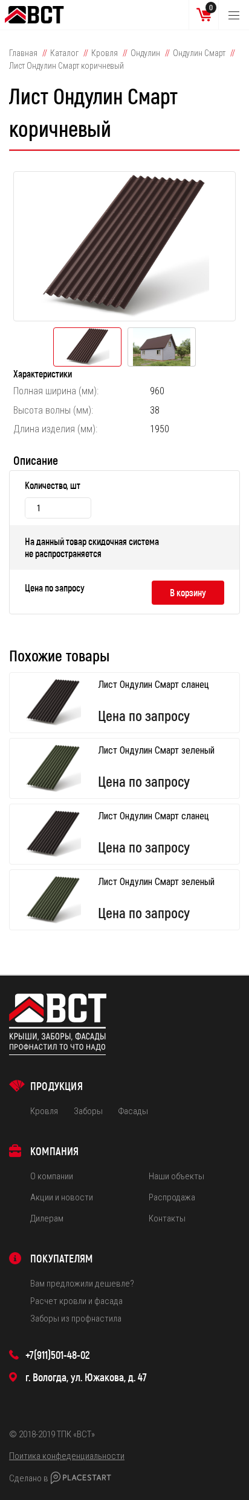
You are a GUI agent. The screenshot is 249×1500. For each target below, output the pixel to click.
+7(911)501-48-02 (57, 1354)
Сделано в (28, 1478)
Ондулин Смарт (199, 53)
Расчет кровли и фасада (76, 1301)
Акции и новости (61, 1197)
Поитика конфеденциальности (66, 1456)
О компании (51, 1176)
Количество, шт (52, 485)
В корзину (188, 592)
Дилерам (46, 1218)
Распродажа (172, 1197)
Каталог (64, 53)
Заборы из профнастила (75, 1318)
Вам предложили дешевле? (82, 1283)
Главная (23, 53)
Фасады (133, 1111)
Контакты (167, 1218)
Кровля (104, 53)
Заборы (88, 1111)
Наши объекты (176, 1176)
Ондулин (145, 53)
